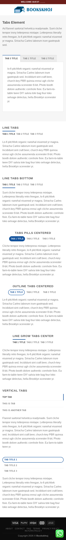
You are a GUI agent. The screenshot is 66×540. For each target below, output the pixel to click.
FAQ (29, 529)
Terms (36, 529)
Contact (20, 529)
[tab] (11, 58)
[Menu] (4, 10)
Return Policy (33, 531)
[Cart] (62, 9)
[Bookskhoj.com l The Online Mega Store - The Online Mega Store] (33, 10)
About (9, 529)
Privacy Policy (51, 529)
